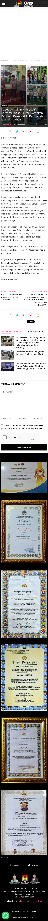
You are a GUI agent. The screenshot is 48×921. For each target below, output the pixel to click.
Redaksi (8, 124)
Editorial (14, 61)
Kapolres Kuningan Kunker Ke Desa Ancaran (11, 297)
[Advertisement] (24, 33)
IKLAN (34, 911)
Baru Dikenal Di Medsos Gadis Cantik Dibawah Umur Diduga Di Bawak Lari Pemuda (35, 300)
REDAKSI (25, 911)
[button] (44, 3)
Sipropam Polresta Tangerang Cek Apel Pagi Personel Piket (30, 353)
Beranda (4, 61)
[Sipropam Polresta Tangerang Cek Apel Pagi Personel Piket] (7, 355)
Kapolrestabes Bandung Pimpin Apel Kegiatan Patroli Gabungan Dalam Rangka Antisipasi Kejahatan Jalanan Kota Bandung (31, 343)
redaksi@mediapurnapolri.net (30, 901)
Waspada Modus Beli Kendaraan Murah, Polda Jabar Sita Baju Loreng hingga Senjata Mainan (31, 366)
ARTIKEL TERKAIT (12, 331)
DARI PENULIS (34, 331)
